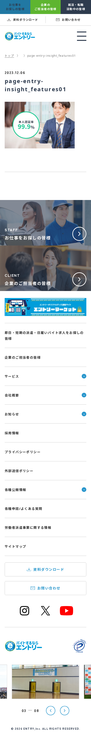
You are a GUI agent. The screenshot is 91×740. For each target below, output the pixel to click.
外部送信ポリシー (19, 471)
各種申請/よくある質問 (23, 508)
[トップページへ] (23, 648)
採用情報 (12, 433)
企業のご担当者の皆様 (23, 357)
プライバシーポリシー (23, 452)
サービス (12, 376)
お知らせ (12, 414)
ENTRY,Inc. (32, 728)
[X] (45, 615)
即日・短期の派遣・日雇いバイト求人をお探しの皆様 (44, 335)
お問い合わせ (48, 588)
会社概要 (12, 395)
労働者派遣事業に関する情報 (28, 527)
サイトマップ (15, 546)
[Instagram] (25, 615)
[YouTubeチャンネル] (67, 615)
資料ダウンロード (48, 569)
